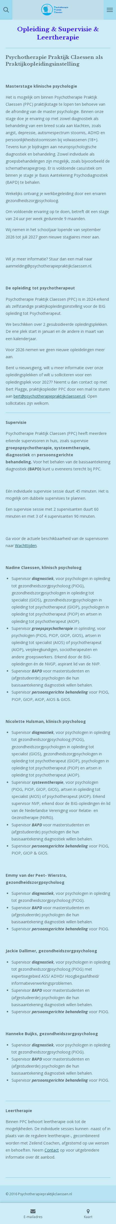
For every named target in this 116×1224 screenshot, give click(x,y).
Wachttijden (26, 545)
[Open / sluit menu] (110, 10)
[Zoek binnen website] (6, 10)
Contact (51, 1150)
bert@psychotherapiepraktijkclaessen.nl (49, 396)
